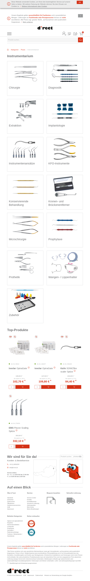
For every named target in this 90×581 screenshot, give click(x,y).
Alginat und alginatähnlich (15, 521)
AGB (8, 507)
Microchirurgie (17, 239)
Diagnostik (54, 87)
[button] (69, 34)
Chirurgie (14, 87)
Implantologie (56, 125)
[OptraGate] (19, 348)
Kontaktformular (31, 501)
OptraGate (18, 368)
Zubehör (14, 315)
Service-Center (31, 498)
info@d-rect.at (13, 467)
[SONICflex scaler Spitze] (71, 348)
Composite (10, 526)
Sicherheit (10, 499)
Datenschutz (11, 501)
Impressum (10, 509)
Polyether (10, 523)
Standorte (10, 498)
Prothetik (14, 277)
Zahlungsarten (31, 505)
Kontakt (29, 499)
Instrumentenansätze (22, 163)
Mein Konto (30, 507)
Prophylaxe (55, 239)
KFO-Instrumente (58, 163)
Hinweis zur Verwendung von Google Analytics (58, 575)
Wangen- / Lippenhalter (62, 277)
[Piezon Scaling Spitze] (19, 407)
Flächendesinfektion (13, 524)
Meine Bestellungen (33, 509)
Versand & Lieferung (33, 503)
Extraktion (15, 125)
